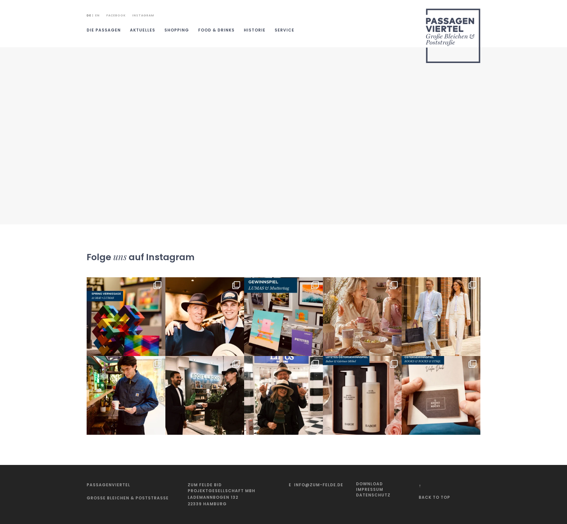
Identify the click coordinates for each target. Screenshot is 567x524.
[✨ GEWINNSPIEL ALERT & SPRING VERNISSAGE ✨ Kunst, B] (283, 316)
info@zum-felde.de (318, 485)
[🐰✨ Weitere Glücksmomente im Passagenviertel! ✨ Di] (204, 395)
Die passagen (104, 30)
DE (89, 15)
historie (254, 30)
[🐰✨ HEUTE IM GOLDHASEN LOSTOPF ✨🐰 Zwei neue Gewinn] (362, 395)
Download (369, 484)
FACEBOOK (116, 15)
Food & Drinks (216, 30)
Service (284, 30)
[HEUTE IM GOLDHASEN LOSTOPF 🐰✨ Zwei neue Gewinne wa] (441, 395)
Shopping (176, 30)
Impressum (369, 489)
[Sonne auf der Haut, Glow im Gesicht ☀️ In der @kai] (441, 316)
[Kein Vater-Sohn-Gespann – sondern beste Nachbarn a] (204, 316)
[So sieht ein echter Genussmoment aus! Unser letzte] (126, 395)
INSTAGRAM (143, 15)
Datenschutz (373, 495)
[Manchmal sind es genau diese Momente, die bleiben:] (362, 316)
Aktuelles (142, 30)
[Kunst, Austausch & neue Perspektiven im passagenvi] (126, 316)
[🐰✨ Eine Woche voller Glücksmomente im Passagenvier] (283, 395)
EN (97, 15)
